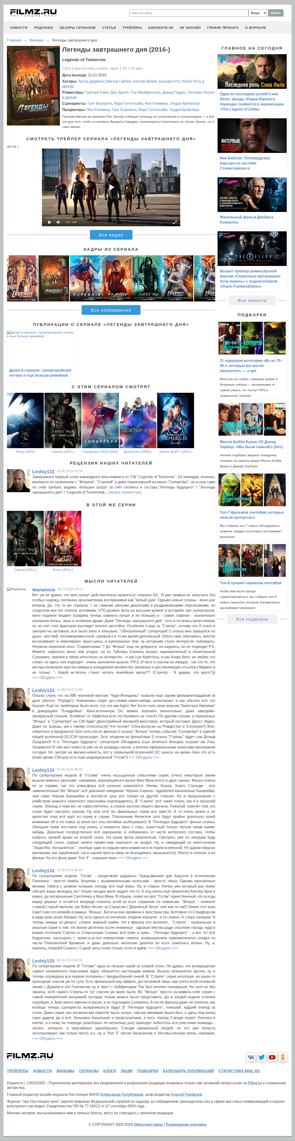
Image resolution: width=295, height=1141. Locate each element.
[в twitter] (261, 1057)
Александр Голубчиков (121, 1094)
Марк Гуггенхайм (128, 103)
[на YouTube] (272, 1057)
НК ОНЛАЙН (190, 28)
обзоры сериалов (77, 28)
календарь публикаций (188, 1071)
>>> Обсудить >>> (47, 677)
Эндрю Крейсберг (185, 103)
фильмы (65, 1071)
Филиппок (43, 589)
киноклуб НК (161, 28)
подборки (147, 1071)
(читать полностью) (125, 492)
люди (127, 1071)
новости (19, 28)
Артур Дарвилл (91, 81)
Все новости (252, 300)
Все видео (111, 235)
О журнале (255, 28)
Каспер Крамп (145, 81)
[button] (209, 278)
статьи (109, 28)
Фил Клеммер (156, 103)
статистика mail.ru (239, 1071)
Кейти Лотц (191, 81)
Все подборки (252, 619)
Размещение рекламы (186, 1124)
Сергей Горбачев (186, 1094)
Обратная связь (148, 1124)
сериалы (89, 1071)
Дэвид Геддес (174, 92)
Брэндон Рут (169, 81)
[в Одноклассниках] (283, 1057)
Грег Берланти (100, 103)
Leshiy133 (43, 471)
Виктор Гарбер (118, 81)
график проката (223, 28)
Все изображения (111, 310)
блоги (109, 1071)
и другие (69, 97)
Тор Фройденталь (146, 92)
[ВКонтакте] (251, 1057)
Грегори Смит (97, 92)
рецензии (43, 28)
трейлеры (132, 28)
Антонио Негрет (201, 92)
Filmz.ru (255, 1083)
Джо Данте (119, 92)
